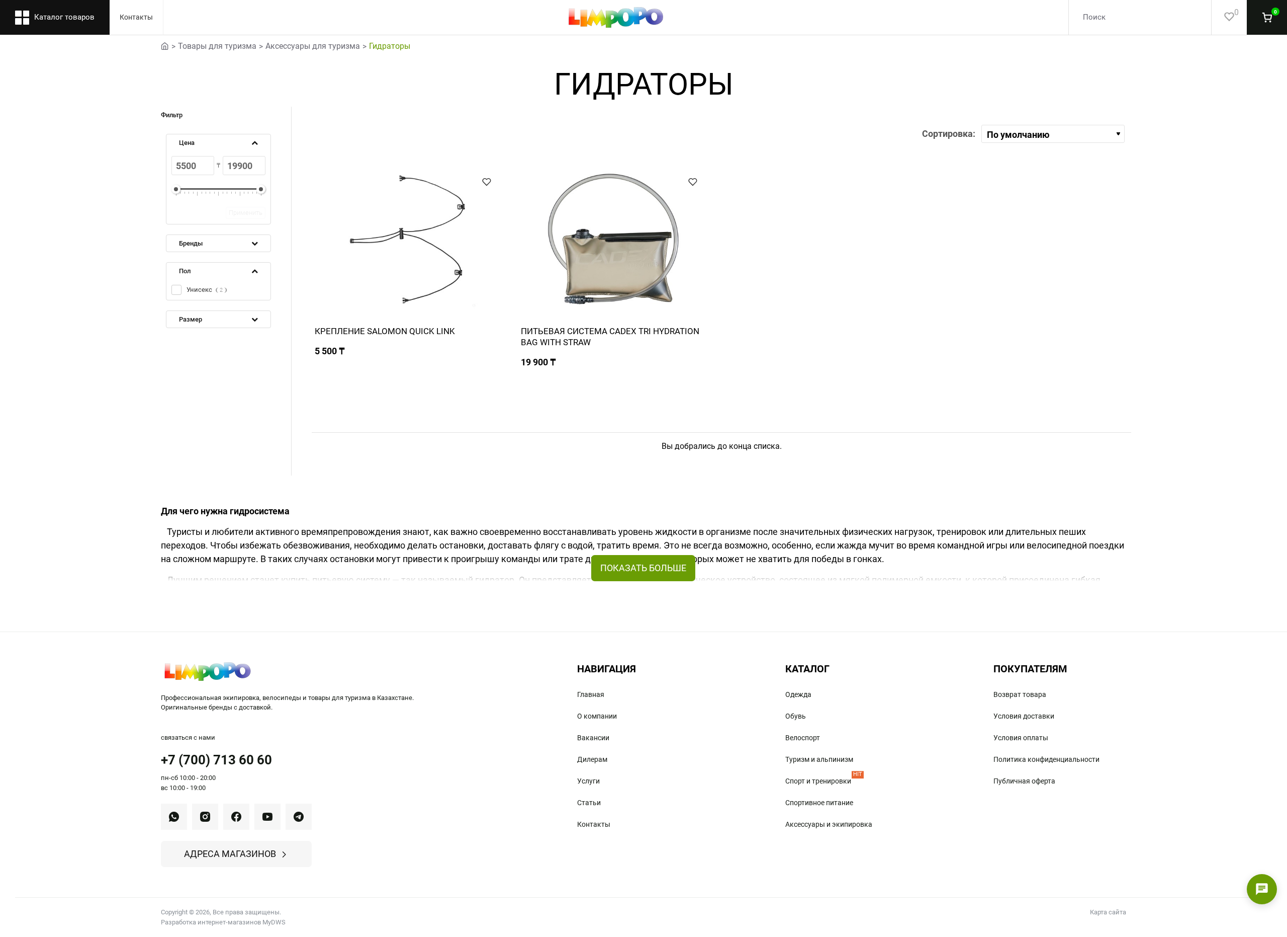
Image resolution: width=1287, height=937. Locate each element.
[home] (165, 45)
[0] (1223, 17)
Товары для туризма (217, 46)
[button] (487, 182)
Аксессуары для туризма (312, 46)
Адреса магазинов (230, 853)
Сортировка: (948, 133)
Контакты (136, 17)
